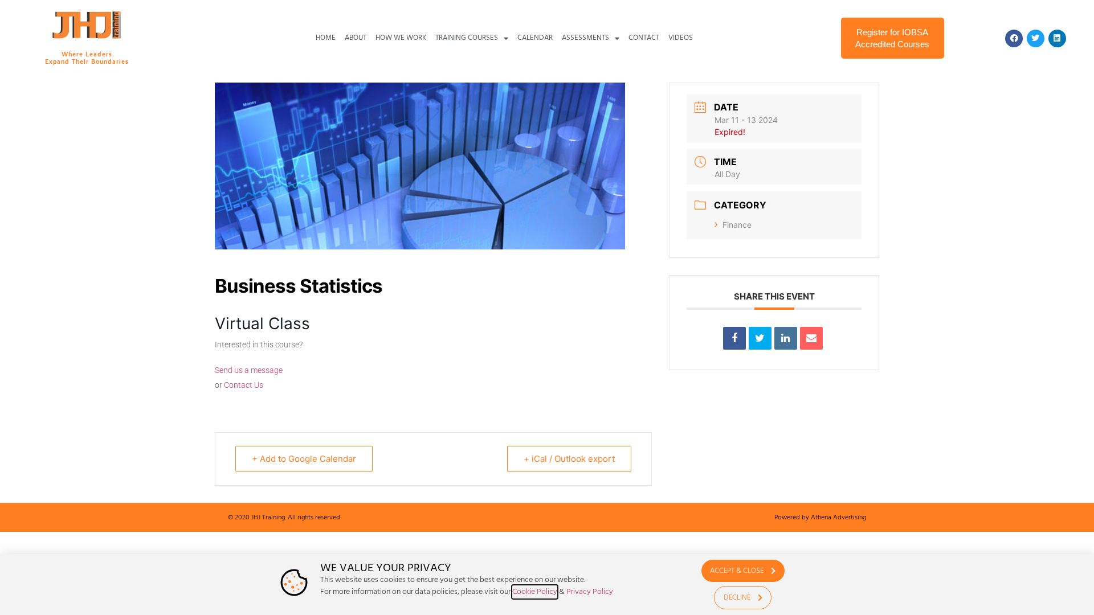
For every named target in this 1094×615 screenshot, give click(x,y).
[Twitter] (1035, 38)
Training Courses (466, 38)
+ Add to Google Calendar (304, 458)
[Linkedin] (1057, 38)
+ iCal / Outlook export (569, 458)
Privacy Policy (589, 591)
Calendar (535, 38)
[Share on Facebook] (734, 338)
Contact (643, 38)
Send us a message (249, 370)
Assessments (585, 38)
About (355, 38)
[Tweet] (760, 338)
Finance (737, 224)
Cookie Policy (534, 591)
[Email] (811, 338)
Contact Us (243, 385)
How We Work (400, 38)
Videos (680, 38)
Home (326, 38)
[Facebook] (1014, 38)
